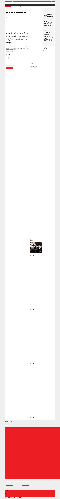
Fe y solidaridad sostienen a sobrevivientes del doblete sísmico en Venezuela (48, 30)
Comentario (7, 58)
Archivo (6, 496)
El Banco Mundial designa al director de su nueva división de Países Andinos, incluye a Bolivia (48, 14)
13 (44, 51)
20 (44, 52)
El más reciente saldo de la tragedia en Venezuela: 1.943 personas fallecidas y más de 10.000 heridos (48, 40)
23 (46, 52)
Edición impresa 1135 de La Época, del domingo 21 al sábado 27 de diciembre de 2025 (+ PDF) (35, 63)
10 (47, 50)
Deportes (6, 494)
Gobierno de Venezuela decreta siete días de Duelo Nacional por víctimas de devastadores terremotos (48, 23)
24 (47, 52)
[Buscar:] (50, 6)
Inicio (13, 1)
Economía (6, 492)
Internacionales (7, 490)
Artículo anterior (8, 54)
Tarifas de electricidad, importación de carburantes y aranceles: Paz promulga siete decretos (48, 21)
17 (47, 51)
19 (43, 52)
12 (43, 51)
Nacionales (6, 491)
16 (46, 51)
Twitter (10, 1)
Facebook (7, 1)
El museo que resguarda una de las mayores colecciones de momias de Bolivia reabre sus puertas (48, 12)
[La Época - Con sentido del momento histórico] (13, 3)
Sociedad (6, 493)
